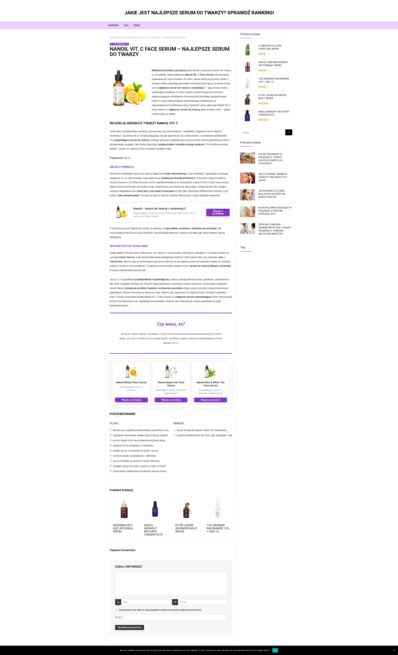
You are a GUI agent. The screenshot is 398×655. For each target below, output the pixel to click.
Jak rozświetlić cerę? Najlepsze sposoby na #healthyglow (271, 193)
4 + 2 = (118, 617)
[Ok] (394, 650)
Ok (275, 650)
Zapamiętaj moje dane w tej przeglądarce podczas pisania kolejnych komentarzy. (160, 609)
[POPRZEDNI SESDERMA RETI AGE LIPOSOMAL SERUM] (3, 327)
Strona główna (116, 37)
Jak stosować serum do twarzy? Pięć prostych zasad (272, 177)
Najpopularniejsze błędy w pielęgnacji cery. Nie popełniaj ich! (274, 210)
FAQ (126, 25)
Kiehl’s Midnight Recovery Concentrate (153, 530)
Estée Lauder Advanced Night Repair (186, 528)
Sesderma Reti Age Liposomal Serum (123, 528)
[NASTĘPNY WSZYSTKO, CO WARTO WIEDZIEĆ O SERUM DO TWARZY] (395, 327)
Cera (136, 25)
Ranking (113, 25)
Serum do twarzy (131, 37)
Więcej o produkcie (218, 212)
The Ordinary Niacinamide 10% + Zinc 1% (218, 528)
